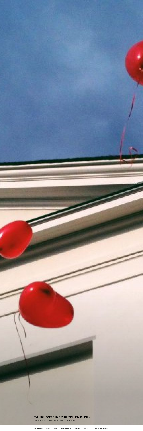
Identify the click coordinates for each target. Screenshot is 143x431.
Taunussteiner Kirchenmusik (62, 417)
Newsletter (87, 428)
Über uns (77, 428)
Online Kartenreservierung (101, 428)
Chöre (48, 428)
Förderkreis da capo (66, 428)
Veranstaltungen (38, 428)
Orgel (55, 428)
